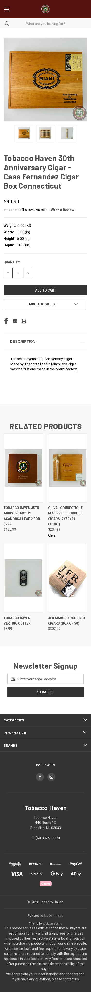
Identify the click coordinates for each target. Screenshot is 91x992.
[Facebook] (6, 321)
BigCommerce (53, 915)
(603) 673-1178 (48, 838)
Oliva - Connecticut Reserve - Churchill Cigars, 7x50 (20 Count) (65, 516)
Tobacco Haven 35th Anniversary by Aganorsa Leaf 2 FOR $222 (22, 516)
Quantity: (12, 262)
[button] (60, 210)
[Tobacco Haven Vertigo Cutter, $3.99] (23, 578)
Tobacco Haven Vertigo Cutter (17, 621)
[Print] (24, 321)
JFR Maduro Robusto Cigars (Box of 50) (66, 621)
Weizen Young (52, 923)
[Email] (15, 321)
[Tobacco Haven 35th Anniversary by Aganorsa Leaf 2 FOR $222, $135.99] (23, 468)
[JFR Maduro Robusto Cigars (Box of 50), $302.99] (67, 578)
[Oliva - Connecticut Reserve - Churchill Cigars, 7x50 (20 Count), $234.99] (67, 468)
